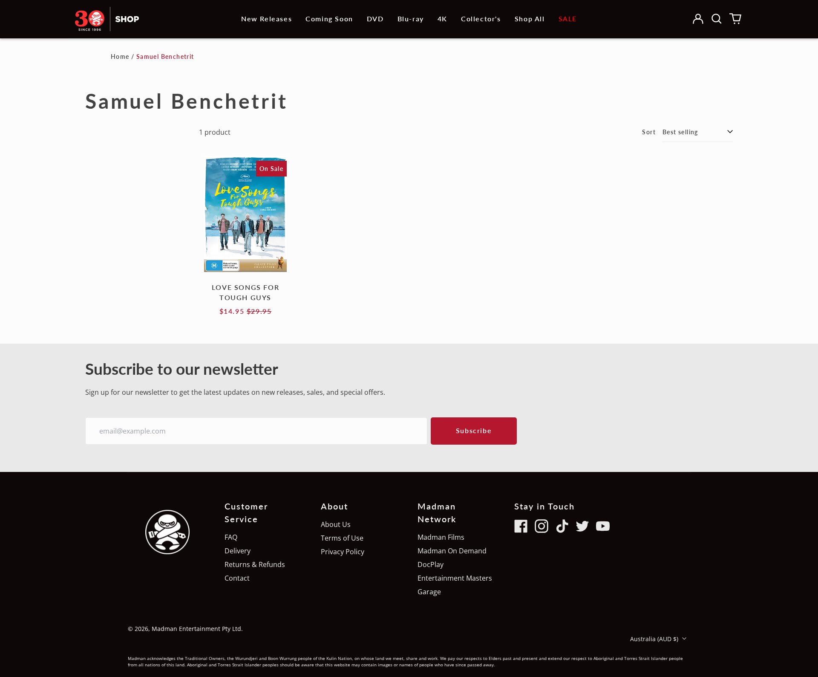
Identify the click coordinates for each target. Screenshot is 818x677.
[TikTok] (562, 526)
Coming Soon (329, 18)
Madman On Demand (452, 550)
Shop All (530, 18)
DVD (375, 18)
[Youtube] (603, 526)
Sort (649, 132)
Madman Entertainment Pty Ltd (196, 629)
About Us (336, 524)
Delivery (238, 550)
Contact (237, 578)
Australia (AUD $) (655, 639)
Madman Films (441, 537)
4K (442, 18)
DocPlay (431, 564)
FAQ (231, 537)
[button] (716, 18)
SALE (568, 18)
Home (120, 56)
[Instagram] (541, 526)
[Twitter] (582, 526)
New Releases (266, 18)
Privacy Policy (342, 551)
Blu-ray (410, 18)
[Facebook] (521, 526)
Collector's (481, 18)
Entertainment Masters (455, 578)
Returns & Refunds (255, 564)
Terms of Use (342, 538)
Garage (429, 591)
